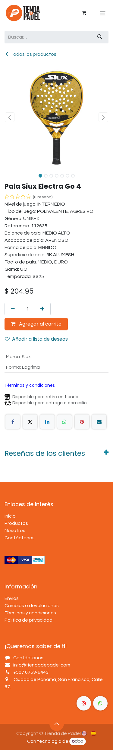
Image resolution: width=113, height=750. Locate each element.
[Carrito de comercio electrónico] (84, 13)
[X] (30, 421)
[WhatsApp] (64, 421)
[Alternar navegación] (103, 13)
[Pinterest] (82, 421)
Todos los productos (33, 54)
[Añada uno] (42, 309)
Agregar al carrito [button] (39, 323)
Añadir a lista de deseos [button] (40, 339)
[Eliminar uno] (13, 309)
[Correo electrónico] (99, 421)
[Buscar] (99, 37)
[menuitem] (84, 733)
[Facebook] (12, 421)
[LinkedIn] (47, 421)
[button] (10, 117)
